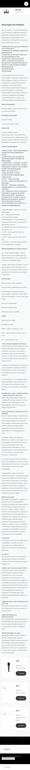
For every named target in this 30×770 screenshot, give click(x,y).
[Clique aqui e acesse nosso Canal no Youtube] (22, 741)
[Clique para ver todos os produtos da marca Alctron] (7, 749)
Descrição (7, 767)
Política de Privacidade (8, 758)
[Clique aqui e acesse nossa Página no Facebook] (8, 741)
